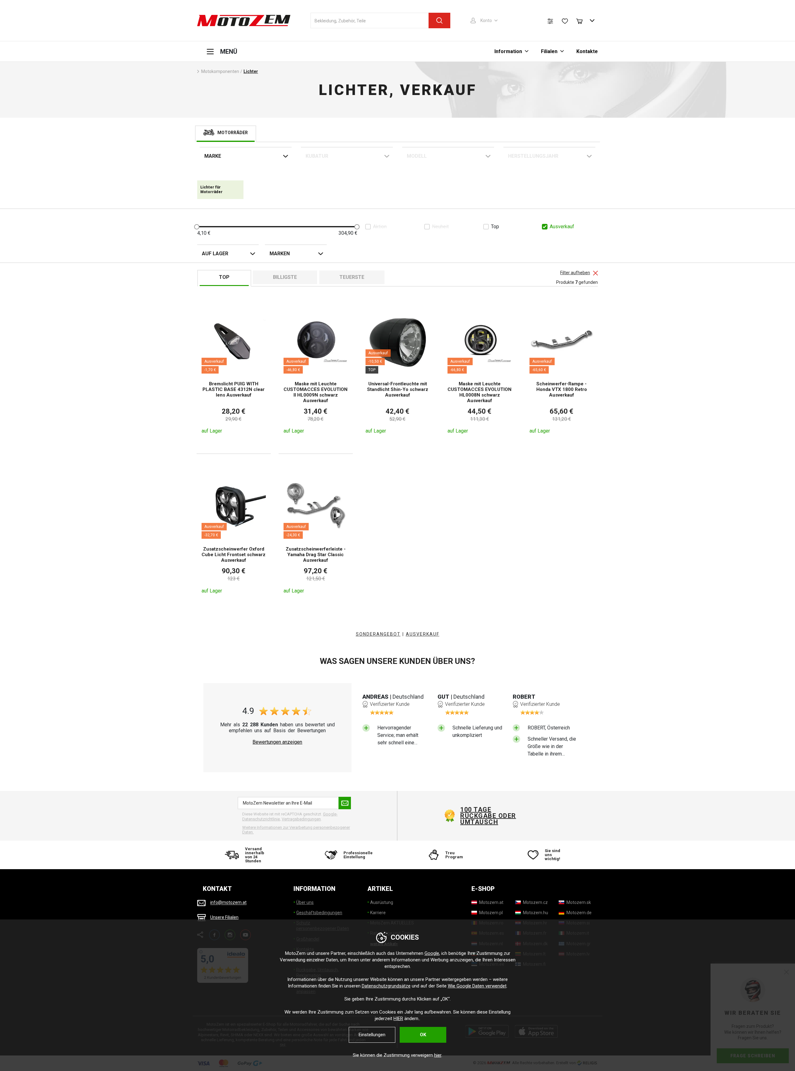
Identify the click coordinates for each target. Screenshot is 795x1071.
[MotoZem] (244, 20)
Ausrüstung (381, 902)
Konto (486, 20)
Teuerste (351, 277)
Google (432, 953)
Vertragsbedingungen (301, 819)
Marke (212, 156)
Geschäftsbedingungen (319, 912)
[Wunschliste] (564, 21)
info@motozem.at (228, 902)
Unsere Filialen (224, 917)
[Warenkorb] (582, 20)
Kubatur (317, 156)
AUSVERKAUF (422, 634)
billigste (285, 277)
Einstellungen (372, 1034)
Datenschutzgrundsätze (386, 986)
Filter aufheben (575, 272)
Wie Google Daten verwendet (477, 986)
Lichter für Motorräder (211, 189)
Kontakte (587, 51)
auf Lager (215, 253)
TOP (224, 277)
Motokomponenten (220, 71)
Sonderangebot (378, 634)
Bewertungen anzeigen (277, 742)
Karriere (378, 912)
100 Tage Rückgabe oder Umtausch (488, 815)
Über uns (305, 902)
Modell (417, 156)
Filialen (549, 51)
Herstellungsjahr (533, 156)
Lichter (250, 71)
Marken (280, 253)
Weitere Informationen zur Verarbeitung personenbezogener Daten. (296, 830)
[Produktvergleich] (550, 21)
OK (423, 1034)
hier (437, 1055)
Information (508, 51)
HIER (398, 1018)
